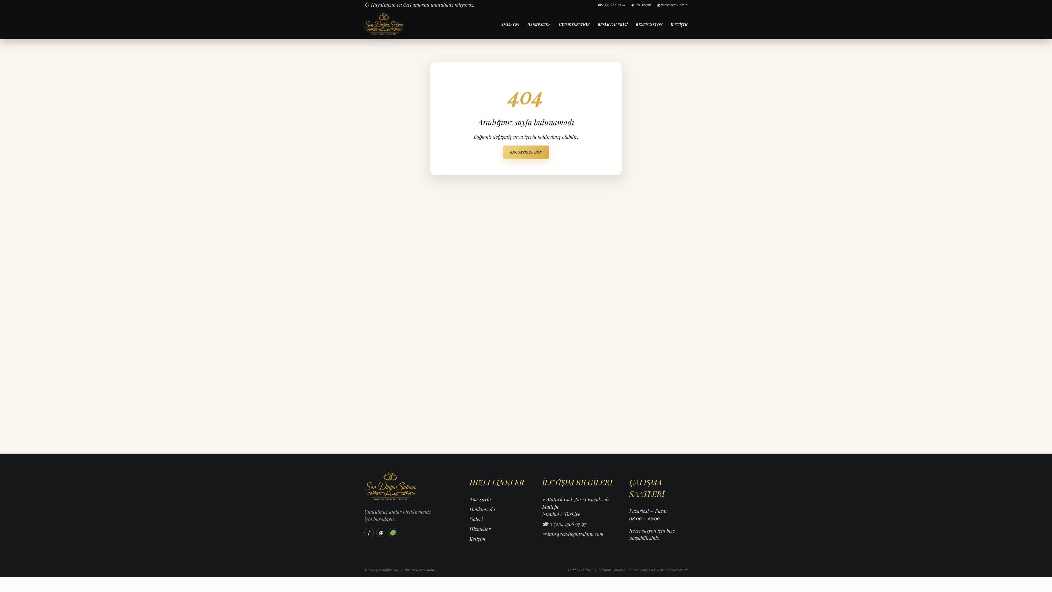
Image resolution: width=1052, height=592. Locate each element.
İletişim (679, 24)
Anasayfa (510, 24)
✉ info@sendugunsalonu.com (573, 534)
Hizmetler (480, 529)
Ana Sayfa (480, 499)
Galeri (476, 519)
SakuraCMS (679, 570)
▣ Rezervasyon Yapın (672, 4)
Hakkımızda (539, 24)
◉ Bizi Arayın (641, 4)
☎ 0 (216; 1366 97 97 (564, 524)
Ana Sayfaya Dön (526, 152)
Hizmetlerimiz (574, 24)
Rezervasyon (649, 24)
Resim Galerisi (613, 24)
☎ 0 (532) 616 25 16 (611, 4)
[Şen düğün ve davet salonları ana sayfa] (403, 24)
